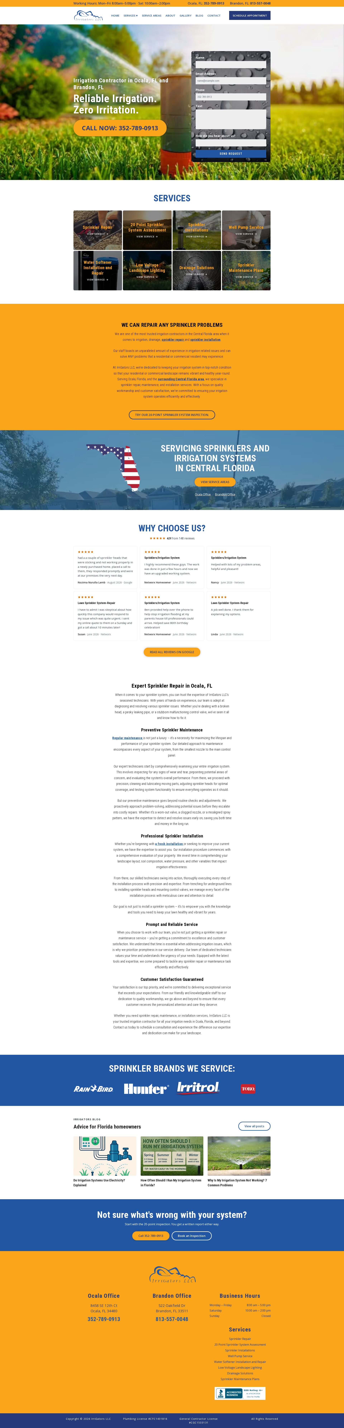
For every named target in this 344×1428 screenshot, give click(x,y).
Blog (199, 15)
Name (200, 58)
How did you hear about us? (215, 136)
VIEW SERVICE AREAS (215, 482)
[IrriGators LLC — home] (88, 15)
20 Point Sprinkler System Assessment (240, 1345)
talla (174, 844)
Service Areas (151, 15)
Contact (214, 15)
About (170, 15)
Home (115, 15)
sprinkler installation (205, 339)
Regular (118, 738)
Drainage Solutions (240, 1373)
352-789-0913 (214, 3)
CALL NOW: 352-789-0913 (120, 128)
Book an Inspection (192, 1236)
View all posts (254, 1126)
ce (141, 738)
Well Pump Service (240, 1356)
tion (180, 844)
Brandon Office (225, 494)
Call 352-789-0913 (150, 1236)
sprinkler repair (173, 339)
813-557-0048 (260, 3)
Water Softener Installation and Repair (240, 1362)
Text (199, 106)
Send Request (231, 153)
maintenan (131, 738)
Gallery (185, 15)
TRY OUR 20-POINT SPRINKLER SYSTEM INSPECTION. (172, 415)
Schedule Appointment (250, 15)
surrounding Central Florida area (181, 379)
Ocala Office (203, 494)
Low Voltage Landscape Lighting (240, 1368)
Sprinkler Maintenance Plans (240, 1379)
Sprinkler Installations (240, 1350)
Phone (200, 90)
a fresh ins (163, 844)
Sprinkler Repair (240, 1339)
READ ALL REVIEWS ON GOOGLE (172, 652)
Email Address (206, 74)
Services (131, 15)
